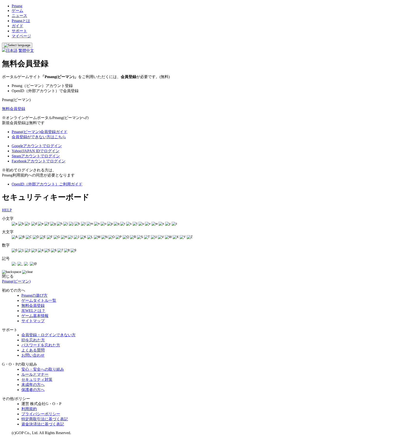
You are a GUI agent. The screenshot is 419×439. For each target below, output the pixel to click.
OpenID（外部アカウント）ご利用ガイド (47, 184)
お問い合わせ (33, 355)
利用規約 (29, 409)
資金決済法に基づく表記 (42, 424)
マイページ (21, 36)
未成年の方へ (33, 385)
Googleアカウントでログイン (37, 146)
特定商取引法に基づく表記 (44, 419)
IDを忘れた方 (33, 340)
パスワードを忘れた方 (40, 345)
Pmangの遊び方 (34, 295)
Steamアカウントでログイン (36, 156)
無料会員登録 (13, 109)
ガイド (17, 26)
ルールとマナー (34, 374)
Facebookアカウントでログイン (38, 161)
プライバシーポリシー (40, 414)
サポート (19, 31)
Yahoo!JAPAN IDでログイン (35, 151)
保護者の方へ (33, 390)
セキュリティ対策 (36, 379)
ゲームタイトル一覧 (38, 300)
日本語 (11, 50)
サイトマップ (33, 321)
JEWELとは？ (33, 311)
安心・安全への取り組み (42, 369)
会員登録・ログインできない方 (48, 335)
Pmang (17, 6)
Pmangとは (21, 21)
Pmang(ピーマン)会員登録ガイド (39, 132)
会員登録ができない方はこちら (39, 137)
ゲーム (17, 10)
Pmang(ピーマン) (16, 281)
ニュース (19, 16)
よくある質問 (33, 350)
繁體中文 (26, 50)
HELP (7, 210)
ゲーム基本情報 (34, 316)
